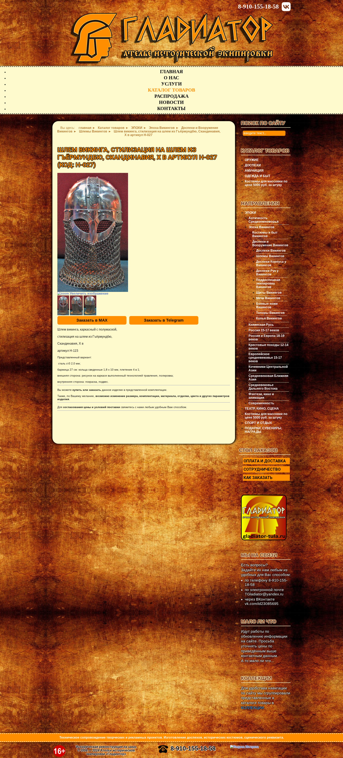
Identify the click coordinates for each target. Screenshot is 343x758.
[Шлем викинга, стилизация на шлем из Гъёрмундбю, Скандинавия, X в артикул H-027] (63, 305)
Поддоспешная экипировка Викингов (268, 283)
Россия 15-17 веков (264, 330)
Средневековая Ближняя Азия (268, 377)
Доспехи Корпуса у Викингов (271, 263)
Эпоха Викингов (261, 227)
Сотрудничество (262, 469)
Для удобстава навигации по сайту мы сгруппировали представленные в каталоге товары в (265, 698)
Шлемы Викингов (270, 256)
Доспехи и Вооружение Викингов (270, 243)
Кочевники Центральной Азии (268, 368)
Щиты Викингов (269, 292)
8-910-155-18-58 (258, 6)
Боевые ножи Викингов (267, 305)
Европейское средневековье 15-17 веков (265, 357)
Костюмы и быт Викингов (264, 234)
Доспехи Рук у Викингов (267, 272)
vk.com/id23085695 (261, 604)
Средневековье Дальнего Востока (263, 386)
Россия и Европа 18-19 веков (266, 337)
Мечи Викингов (268, 298)
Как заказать (258, 477)
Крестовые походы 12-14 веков (268, 346)
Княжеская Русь (261, 324)
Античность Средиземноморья (263, 219)
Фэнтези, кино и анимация (261, 395)
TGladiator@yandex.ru (264, 594)
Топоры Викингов (270, 312)
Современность (261, 403)
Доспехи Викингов (271, 250)
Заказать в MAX (91, 320)
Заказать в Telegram (164, 320)
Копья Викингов (269, 318)
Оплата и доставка (265, 461)
